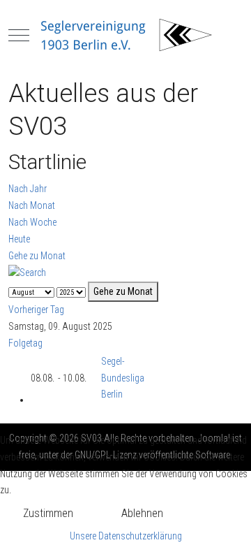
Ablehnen (142, 513)
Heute (19, 239)
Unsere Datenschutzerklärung (126, 536)
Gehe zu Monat (37, 255)
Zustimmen (48, 513)
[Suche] (27, 271)
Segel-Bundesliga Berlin (122, 378)
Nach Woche (32, 222)
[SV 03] (125, 35)
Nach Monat (31, 205)
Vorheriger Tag (36, 309)
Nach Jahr (27, 188)
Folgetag (25, 343)
